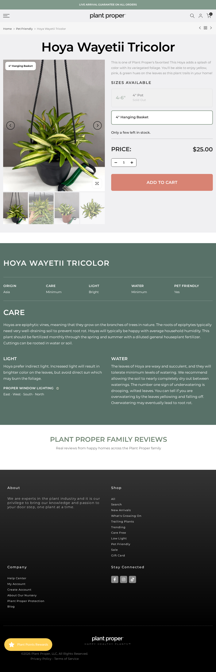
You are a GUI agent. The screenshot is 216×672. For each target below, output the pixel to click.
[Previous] (10, 125)
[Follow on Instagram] (123, 579)
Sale (114, 549)
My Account (16, 584)
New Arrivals (121, 510)
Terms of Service (66, 659)
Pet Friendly (24, 28)
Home (7, 28)
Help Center (16, 578)
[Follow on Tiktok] (132, 579)
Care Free (118, 532)
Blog (11, 606)
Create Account (19, 589)
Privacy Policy (41, 659)
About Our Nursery (22, 595)
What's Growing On (126, 515)
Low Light (119, 538)
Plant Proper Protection (26, 601)
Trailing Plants (122, 521)
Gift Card (118, 555)
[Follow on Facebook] (114, 579)
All (113, 499)
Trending (118, 527)
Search (116, 504)
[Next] (97, 125)
